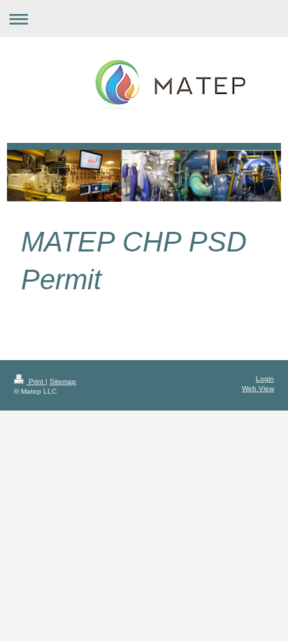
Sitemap (63, 381)
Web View (258, 388)
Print (36, 381)
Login (265, 378)
